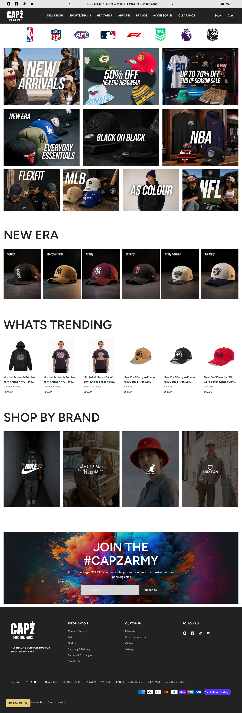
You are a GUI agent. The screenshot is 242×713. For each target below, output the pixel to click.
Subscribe (150, 590)
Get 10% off (15, 703)
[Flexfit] (32, 190)
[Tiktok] (24, 4)
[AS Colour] (151, 190)
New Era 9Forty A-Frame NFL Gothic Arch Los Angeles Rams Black (179, 380)
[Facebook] (16, 4)
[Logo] (15, 16)
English (15, 682)
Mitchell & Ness (12, 386)
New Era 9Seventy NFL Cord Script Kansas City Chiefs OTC (219, 380)
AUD (33, 682)
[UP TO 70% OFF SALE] (200, 76)
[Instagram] (9, 4)
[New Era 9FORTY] (101, 274)
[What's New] (42, 76)
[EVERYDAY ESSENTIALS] (42, 137)
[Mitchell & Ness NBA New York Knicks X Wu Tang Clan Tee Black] (61, 356)
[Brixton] (210, 469)
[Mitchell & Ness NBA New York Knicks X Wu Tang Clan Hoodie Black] (20, 356)
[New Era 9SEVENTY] (219, 274)
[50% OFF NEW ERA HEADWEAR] (121, 76)
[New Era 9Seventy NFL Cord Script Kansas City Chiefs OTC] (221, 356)
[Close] (26, 703)
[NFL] (210, 190)
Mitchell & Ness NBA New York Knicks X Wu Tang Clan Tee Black (60, 380)
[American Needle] (91, 469)
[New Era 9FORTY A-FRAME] (62, 274)
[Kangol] (150, 469)
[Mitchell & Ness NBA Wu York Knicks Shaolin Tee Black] (101, 356)
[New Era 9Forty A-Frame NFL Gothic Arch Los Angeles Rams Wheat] (141, 356)
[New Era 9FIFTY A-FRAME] (180, 274)
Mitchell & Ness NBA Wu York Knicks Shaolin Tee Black (99, 380)
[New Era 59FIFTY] (22, 274)
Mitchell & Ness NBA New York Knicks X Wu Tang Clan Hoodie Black (19, 380)
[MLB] (91, 190)
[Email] (32, 4)
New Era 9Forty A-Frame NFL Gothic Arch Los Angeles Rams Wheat (139, 380)
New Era (128, 386)
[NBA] (200, 137)
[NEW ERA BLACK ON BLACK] (121, 137)
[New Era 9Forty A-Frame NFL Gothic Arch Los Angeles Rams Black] (181, 356)
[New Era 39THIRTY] (141, 274)
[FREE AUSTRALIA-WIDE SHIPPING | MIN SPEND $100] (121, 4)
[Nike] (32, 469)
